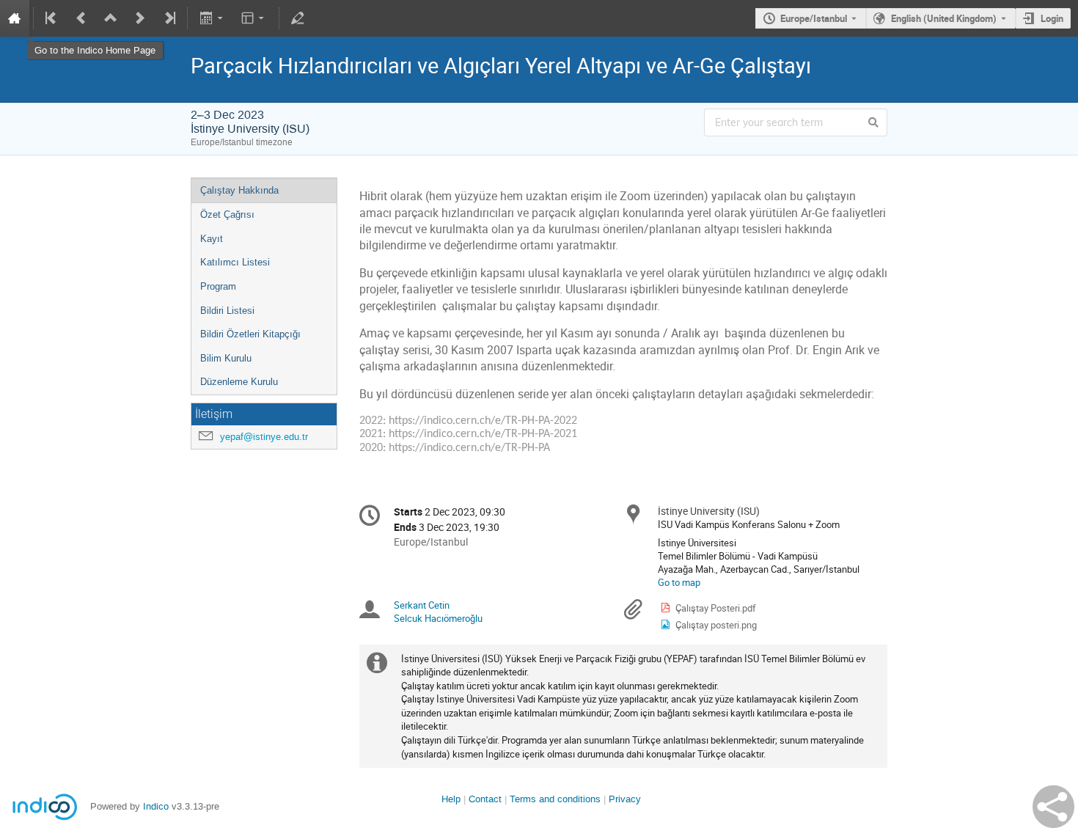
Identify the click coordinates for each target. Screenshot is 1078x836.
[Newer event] (140, 18)
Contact (485, 799)
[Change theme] (254, 18)
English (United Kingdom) (944, 18)
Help (451, 799)
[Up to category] (110, 18)
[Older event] (81, 18)
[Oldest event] (52, 18)
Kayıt (211, 238)
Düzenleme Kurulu (239, 381)
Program (218, 286)
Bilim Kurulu (226, 358)
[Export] (212, 18)
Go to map (679, 582)
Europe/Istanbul (813, 18)
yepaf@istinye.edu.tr (264, 436)
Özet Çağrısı (227, 214)
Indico (156, 806)
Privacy (625, 799)
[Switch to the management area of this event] (297, 18)
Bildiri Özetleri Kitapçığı (250, 334)
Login (1052, 18)
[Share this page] (1053, 807)
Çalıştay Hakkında (239, 190)
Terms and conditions (555, 799)
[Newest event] (168, 18)
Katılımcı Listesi (235, 262)
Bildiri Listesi (227, 310)
